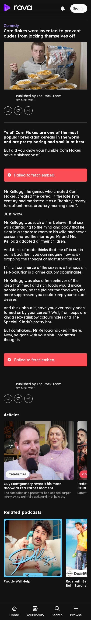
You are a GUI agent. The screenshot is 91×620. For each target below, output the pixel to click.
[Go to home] (18, 8)
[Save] (8, 110)
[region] (45, 459)
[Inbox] (62, 8)
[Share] (28, 110)
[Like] (18, 110)
